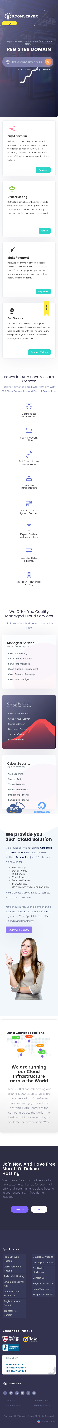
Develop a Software (43, 1262)
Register (43, 170)
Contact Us (38, 1277)
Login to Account (42, 1289)
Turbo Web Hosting (14, 1276)
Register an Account (43, 1283)
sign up (19, 1209)
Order (44, 230)
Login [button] (9, 23)
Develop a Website (43, 1256)
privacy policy (43, 1400)
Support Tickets (39, 352)
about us (11, 1400)
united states (48, 1421)
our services (13, 1405)
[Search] (48, 62)
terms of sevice (43, 1405)
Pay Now (43, 291)
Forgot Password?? (43, 1294)
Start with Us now (19, 929)
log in (39, 1209)
